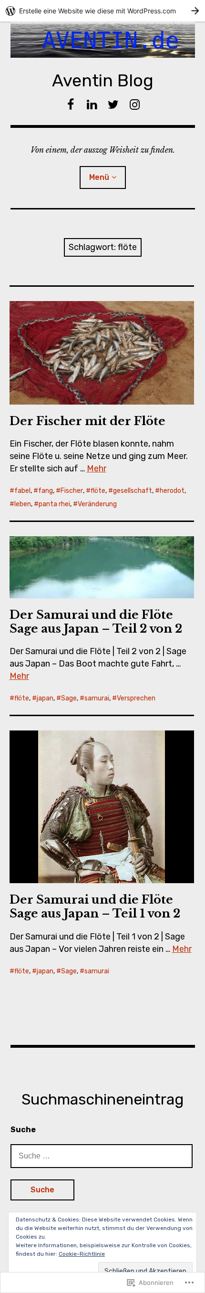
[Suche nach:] (101, 1155)
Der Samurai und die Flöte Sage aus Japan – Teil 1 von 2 (95, 906)
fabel (22, 491)
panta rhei (54, 504)
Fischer (72, 491)
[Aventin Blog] (102, 39)
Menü (99, 177)
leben (22, 504)
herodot (172, 491)
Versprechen (136, 698)
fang (45, 491)
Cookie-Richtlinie (82, 1254)
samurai (96, 698)
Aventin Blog (103, 80)
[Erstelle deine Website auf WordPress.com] (102, 10)
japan (45, 698)
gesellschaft (132, 491)
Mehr (96, 468)
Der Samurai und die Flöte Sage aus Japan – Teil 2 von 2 (96, 622)
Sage (69, 698)
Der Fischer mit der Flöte (87, 421)
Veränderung (97, 504)
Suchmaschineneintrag (102, 1099)
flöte (98, 491)
